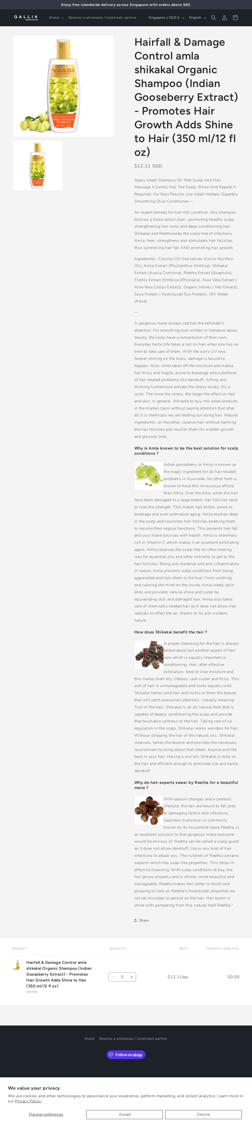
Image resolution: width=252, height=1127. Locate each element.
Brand (89, 1038)
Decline (203, 1114)
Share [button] (144, 920)
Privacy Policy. (28, 1101)
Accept (125, 1114)
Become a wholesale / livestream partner (133, 1038)
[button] (56, 18)
